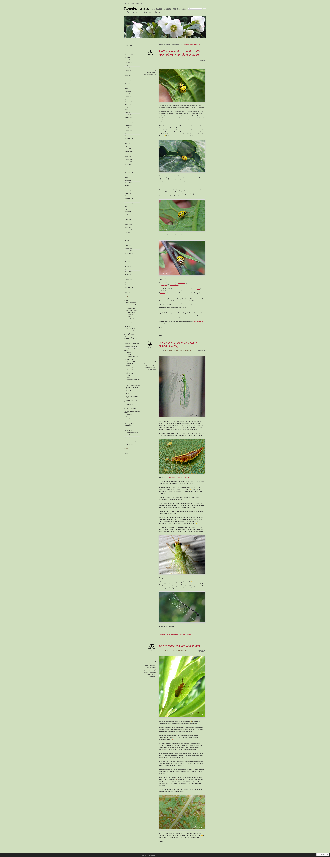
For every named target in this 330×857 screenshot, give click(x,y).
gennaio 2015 (128, 250)
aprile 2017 (127, 185)
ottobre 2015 (128, 232)
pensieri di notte (129, 428)
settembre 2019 (129, 122)
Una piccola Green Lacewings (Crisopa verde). (178, 344)
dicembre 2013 (129, 284)
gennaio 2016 (128, 224)
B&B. (127, 416)
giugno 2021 (128, 91)
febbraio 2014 (128, 279)
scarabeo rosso (152, 674)
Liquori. (128, 377)
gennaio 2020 (128, 117)
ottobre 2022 (128, 62)
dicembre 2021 (129, 75)
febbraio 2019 (128, 130)
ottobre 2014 (128, 258)
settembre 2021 (129, 83)
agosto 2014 (128, 263)
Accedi (126, 453)
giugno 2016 (128, 211)
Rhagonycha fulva (147, 670)
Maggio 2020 (128, 107)
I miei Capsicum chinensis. (132, 434)
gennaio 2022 (128, 73)
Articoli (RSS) (128, 45)
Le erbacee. (129, 316)
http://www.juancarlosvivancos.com (178, 477)
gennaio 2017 (128, 193)
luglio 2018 (128, 146)
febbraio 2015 (128, 248)
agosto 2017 (128, 175)
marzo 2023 (128, 60)
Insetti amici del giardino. (175, 59)
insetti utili (146, 367)
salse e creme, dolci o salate (133, 385)
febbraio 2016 (128, 222)
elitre (198, 289)
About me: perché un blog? (133, 3)
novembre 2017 (129, 167)
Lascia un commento (202, 59)
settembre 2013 (129, 292)
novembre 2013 (129, 287)
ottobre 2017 (128, 169)
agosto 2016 (128, 206)
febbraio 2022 (128, 70)
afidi (194, 321)
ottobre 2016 (128, 201)
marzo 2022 (128, 67)
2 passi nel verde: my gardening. (176, 350)
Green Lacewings (151, 365)
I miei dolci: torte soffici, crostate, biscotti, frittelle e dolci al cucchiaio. (131, 358)
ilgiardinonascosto (137, 8)
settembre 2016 (129, 203)
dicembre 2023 (129, 54)
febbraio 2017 (128, 190)
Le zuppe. (128, 375)
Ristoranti (128, 421)
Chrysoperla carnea (148, 363)
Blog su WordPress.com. (148, 855)
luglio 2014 (128, 266)
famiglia (164, 285)
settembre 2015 (129, 235)
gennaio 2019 (128, 133)
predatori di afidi (152, 371)
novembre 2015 (129, 229)
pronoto (162, 293)
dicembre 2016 (129, 195)
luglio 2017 (127, 177)
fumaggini (200, 321)
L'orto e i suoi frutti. (131, 312)
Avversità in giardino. (131, 302)
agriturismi (129, 414)
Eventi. (127, 341)
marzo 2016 (128, 219)
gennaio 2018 (128, 161)
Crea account (128, 450)
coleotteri (149, 663)
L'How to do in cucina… (131, 369)
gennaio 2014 (128, 282)
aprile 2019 (128, 128)
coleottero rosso (152, 665)
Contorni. (128, 354)
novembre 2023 (129, 57)
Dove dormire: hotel (131, 418)
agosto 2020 (128, 104)
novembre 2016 (129, 198)
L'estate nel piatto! (130, 367)
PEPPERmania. (129, 430)
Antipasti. (128, 352)
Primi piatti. (129, 383)
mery (166, 59)
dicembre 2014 (129, 253)
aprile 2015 (128, 243)
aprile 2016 (128, 216)
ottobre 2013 (128, 290)
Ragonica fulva (152, 669)
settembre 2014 (129, 261)
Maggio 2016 (128, 214)
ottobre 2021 (128, 80)
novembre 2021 (129, 78)
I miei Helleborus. (130, 308)
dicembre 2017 (128, 164)
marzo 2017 (128, 188)
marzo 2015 (128, 245)
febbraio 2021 (128, 96)
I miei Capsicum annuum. (132, 432)
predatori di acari (151, 369)
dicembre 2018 (129, 135)
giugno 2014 (128, 269)
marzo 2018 (128, 156)
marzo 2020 (128, 112)
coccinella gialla (147, 74)
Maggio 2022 (128, 65)
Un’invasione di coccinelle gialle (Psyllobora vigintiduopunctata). (179, 53)
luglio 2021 (128, 88)
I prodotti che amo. (131, 361)
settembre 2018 (129, 141)
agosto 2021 (128, 86)
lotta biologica (152, 367)
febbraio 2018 (128, 159)
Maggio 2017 (128, 182)
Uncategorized (186, 650)
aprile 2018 (128, 154)
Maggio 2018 (128, 151)
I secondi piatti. (130, 363)
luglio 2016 (128, 209)
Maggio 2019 (128, 125)
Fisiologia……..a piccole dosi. (132, 343)
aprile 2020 (128, 109)
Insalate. (128, 365)
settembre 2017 (129, 172)
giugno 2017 (128, 180)
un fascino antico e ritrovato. (132, 441)
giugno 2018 (128, 148)
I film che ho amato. (130, 393)
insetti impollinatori (151, 667)
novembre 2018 (129, 138)
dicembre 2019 (129, 120)
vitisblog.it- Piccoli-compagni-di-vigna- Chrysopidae (175, 634)
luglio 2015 (128, 240)
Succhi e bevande (130, 390)
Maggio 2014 (128, 271)
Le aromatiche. (130, 314)
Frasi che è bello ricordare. (132, 346)
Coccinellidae (174, 285)
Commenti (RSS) (129, 48)
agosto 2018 (128, 143)
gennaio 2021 (128, 99)
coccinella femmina (151, 72)
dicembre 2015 (129, 227)
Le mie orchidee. (130, 322)
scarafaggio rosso (152, 676)
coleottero (181, 283)
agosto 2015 (128, 237)
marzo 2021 (128, 93)
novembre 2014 (129, 256)
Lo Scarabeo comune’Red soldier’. (180, 645)
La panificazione (129, 404)
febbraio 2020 (128, 114)
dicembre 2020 (129, 101)
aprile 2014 (128, 274)
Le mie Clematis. (130, 318)
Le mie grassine (130, 320)
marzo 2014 (128, 277)
